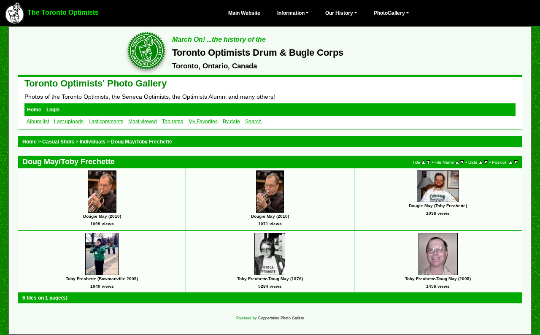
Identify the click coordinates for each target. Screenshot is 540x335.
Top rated (173, 121)
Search (253, 121)
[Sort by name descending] (462, 162)
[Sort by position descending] (516, 162)
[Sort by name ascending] (457, 162)
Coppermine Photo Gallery (281, 318)
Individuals (92, 142)
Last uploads (69, 121)
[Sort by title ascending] (423, 162)
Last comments (106, 121)
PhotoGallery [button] (389, 13)
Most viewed (142, 121)
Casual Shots (58, 142)
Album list (38, 121)
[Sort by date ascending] (481, 162)
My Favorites (203, 121)
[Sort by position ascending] (511, 162)
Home (34, 110)
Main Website (244, 13)
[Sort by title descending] (428, 162)
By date (231, 121)
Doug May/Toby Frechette (141, 142)
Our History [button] (339, 13)
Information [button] (291, 13)
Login (52, 110)
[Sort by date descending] (486, 162)
